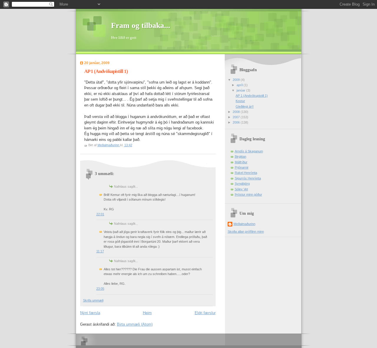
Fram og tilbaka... (140, 25)
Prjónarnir (242, 167)
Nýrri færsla (90, 313)
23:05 (100, 288)
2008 (237, 112)
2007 (237, 117)
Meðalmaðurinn (244, 224)
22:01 (100, 214)
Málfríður (241, 162)
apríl (240, 85)
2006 (237, 122)
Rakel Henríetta (246, 172)
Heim (147, 313)
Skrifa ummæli (93, 300)
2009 (237, 79)
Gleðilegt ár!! (245, 106)
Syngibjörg (242, 183)
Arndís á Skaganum (249, 151)
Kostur (240, 101)
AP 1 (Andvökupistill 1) (252, 95)
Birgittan (240, 156)
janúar (241, 90)
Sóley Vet (241, 189)
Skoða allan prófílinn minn (246, 231)
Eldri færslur (205, 313)
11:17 (100, 251)
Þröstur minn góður (248, 194)
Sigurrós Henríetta (248, 178)
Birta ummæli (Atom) (135, 324)
